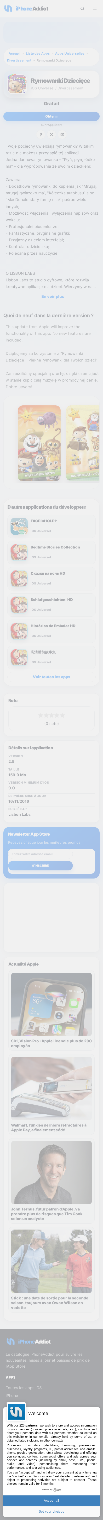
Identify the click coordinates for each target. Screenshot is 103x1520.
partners (31, 1425)
